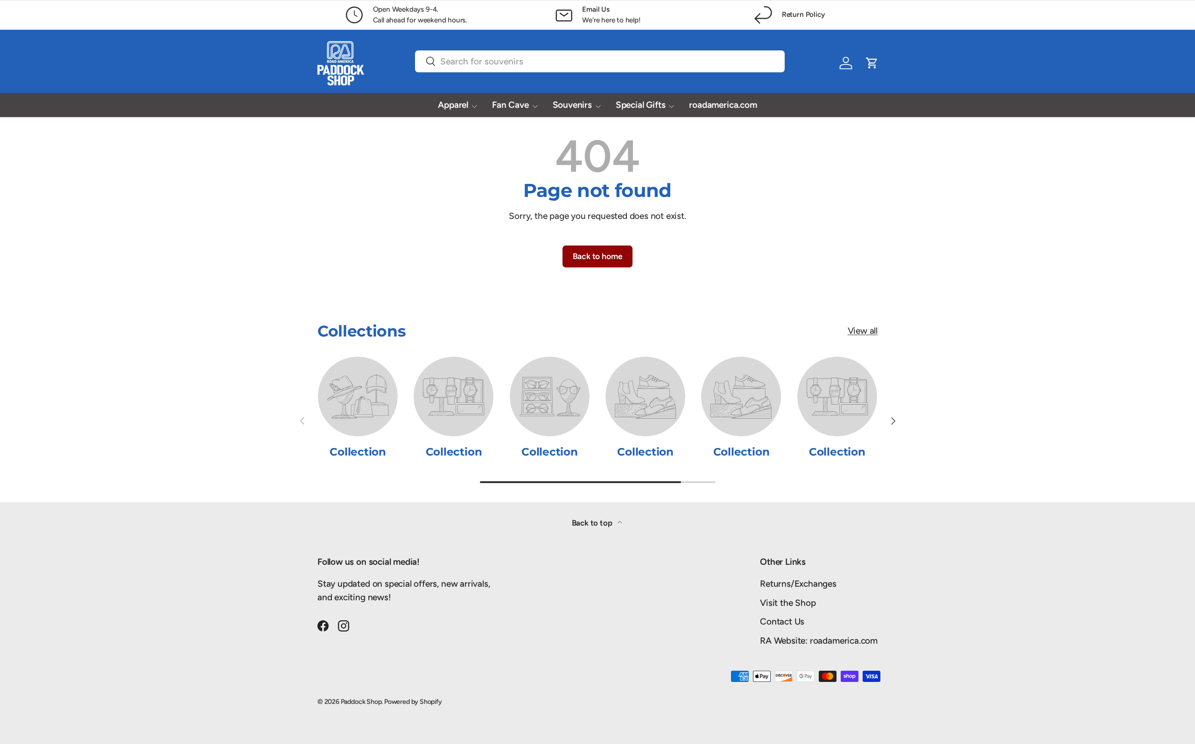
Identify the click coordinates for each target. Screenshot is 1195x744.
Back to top (593, 522)
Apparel (453, 104)
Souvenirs (572, 104)
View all (863, 330)
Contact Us (782, 621)
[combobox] (600, 61)
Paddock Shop (361, 701)
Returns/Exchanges (798, 583)
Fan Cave (510, 104)
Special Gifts (641, 104)
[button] (872, 63)
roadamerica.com (723, 104)
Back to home (598, 256)
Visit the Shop (787, 602)
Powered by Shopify (413, 701)
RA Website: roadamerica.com (819, 640)
